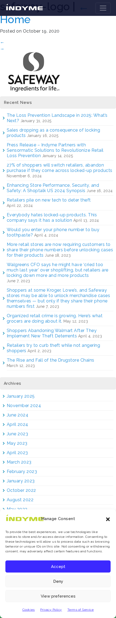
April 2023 (17, 452)
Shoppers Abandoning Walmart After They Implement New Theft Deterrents (52, 333)
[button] (108, 518)
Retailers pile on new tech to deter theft (49, 200)
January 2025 (21, 396)
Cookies (28, 610)
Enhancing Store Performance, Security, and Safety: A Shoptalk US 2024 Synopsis (53, 188)
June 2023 (17, 433)
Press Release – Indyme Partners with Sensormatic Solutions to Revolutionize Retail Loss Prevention (55, 150)
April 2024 (17, 424)
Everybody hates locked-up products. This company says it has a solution (52, 217)
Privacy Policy (51, 610)
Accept (58, 566)
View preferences (58, 596)
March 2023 (19, 462)
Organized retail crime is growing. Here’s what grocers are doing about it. (55, 318)
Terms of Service (80, 610)
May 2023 (17, 443)
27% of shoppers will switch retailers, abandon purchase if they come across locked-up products (59, 168)
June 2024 (17, 415)
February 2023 (22, 471)
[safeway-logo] (33, 71)
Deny (58, 581)
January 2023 (21, 480)
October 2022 (21, 490)
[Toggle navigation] (103, 8)
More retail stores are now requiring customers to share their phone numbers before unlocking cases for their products (60, 250)
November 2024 (24, 405)
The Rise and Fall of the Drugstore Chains (50, 360)
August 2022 (20, 499)
